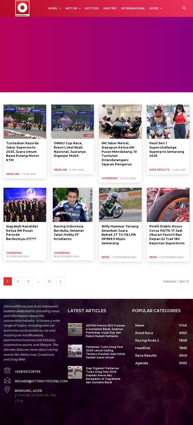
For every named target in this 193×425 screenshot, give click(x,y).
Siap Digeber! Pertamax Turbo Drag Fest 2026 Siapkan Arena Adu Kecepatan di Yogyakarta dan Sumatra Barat (103, 375)
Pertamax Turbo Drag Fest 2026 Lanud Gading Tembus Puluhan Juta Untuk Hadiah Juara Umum (105, 352)
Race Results (159, 169)
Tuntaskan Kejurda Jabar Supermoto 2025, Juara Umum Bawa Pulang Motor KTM (22, 151)
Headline (12, 174)
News (106, 257)
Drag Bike (30, 98)
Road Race (88, 98)
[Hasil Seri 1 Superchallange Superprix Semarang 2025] (168, 122)
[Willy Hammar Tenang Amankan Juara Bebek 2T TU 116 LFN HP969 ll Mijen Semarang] (120, 205)
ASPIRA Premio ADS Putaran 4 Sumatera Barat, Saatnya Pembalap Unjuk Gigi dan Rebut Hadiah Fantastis (105, 331)
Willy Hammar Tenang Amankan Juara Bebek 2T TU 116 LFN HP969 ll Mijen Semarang (120, 234)
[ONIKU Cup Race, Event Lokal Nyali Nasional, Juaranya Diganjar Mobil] (72, 122)
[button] (184, 8)
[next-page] (60, 281)
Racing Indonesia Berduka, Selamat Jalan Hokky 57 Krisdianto (69, 232)
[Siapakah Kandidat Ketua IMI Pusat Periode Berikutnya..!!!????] (25, 205)
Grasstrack (49, 98)
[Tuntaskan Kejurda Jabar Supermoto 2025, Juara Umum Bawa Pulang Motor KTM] (25, 122)
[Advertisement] (96, 54)
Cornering (12, 98)
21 (49, 281)
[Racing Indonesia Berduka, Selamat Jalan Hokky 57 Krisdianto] (72, 205)
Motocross (69, 98)
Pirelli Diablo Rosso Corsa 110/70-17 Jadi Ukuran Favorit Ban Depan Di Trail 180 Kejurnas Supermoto (167, 234)
